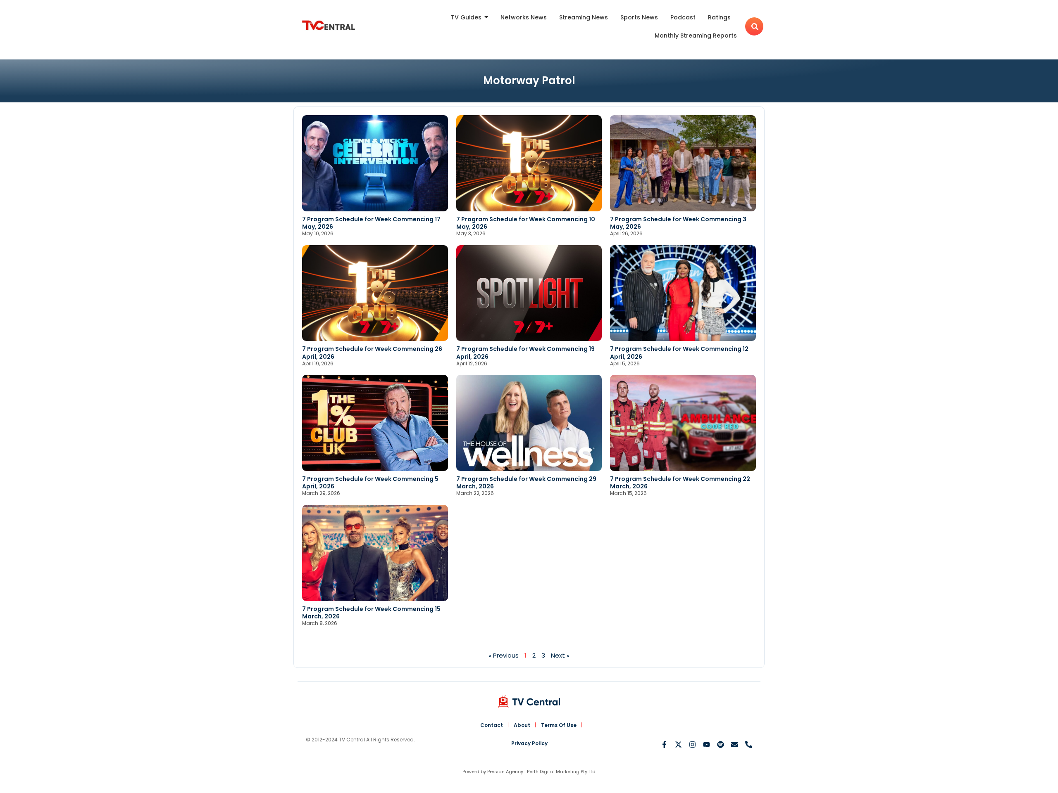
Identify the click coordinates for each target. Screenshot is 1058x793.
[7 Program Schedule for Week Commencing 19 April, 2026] (529, 293)
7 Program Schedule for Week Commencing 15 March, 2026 (371, 612)
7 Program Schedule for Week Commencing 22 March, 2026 (680, 482)
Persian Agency (505, 771)
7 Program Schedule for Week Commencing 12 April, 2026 (679, 352)
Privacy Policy (529, 743)
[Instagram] (692, 744)
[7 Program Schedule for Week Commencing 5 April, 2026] (375, 423)
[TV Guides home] (329, 25)
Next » (560, 655)
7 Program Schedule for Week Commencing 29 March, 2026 (526, 482)
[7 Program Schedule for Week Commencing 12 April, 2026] (683, 293)
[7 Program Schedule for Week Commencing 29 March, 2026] (529, 423)
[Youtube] (706, 744)
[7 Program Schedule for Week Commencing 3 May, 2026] (683, 163)
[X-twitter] (678, 744)
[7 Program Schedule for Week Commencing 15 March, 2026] (375, 553)
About (522, 725)
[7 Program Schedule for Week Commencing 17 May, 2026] (375, 163)
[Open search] (754, 26)
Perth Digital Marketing (553, 771)
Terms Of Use (559, 725)
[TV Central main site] (529, 701)
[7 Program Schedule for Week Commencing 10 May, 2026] (529, 163)
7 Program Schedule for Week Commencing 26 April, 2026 (372, 352)
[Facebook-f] (664, 744)
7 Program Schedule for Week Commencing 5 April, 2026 (370, 482)
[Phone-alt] (748, 744)
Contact (491, 725)
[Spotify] (720, 744)
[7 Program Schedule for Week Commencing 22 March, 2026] (683, 423)
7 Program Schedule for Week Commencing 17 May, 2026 (371, 223)
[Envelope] (734, 744)
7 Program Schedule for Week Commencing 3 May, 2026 (678, 223)
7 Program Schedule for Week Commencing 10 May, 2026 (525, 223)
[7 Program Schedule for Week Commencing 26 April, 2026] (375, 293)
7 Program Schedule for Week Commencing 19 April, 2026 (525, 352)
